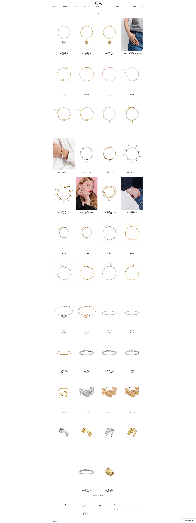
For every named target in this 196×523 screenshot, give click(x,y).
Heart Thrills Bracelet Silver (64, 53)
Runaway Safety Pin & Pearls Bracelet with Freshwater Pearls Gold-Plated (64, 133)
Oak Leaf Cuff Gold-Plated (109, 411)
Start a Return (85, 513)
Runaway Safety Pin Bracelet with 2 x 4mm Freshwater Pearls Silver (132, 53)
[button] (55, 7)
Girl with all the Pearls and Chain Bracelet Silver (87, 212)
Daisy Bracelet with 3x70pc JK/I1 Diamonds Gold (132, 252)
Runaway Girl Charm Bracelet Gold (109, 172)
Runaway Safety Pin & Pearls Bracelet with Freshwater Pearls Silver (132, 93)
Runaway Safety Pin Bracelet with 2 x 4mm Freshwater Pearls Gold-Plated (64, 94)
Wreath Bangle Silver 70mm (86, 490)
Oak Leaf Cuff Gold (132, 411)
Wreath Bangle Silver (87, 371)
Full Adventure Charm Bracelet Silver (132, 172)
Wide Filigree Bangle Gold (109, 490)
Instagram (100, 505)
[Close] (182, 519)
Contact (84, 505)
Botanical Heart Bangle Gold (64, 411)
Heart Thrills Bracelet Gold (109, 53)
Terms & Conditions (86, 514)
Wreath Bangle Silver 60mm (109, 371)
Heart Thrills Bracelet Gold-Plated (87, 53)
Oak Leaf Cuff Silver (87, 411)
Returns (84, 512)
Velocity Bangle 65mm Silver (132, 331)
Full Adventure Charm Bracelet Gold (63, 212)
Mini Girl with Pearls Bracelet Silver (132, 212)
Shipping (84, 511)
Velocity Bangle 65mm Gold (64, 371)
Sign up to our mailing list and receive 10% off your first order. (189, 520)
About (84, 504)
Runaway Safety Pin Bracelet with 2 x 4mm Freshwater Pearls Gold (87, 93)
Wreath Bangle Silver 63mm (132, 371)
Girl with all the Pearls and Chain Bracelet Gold (109, 212)
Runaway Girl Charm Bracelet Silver (86, 172)
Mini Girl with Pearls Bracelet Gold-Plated (64, 252)
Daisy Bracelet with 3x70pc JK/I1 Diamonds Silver (109, 252)
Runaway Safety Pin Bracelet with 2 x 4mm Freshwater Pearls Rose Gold (109, 94)
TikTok (99, 506)
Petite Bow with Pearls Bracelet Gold (64, 172)
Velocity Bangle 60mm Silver (109, 331)
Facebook (100, 504)
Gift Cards (84, 506)
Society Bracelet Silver (64, 331)
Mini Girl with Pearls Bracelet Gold (87, 252)
